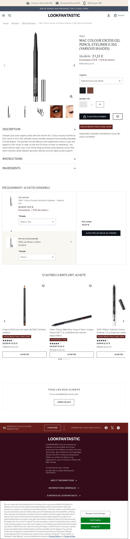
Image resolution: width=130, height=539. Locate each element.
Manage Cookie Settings (95, 513)
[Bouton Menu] (3, 15)
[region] (64, 520)
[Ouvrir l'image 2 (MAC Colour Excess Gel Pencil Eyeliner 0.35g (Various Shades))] (25, 111)
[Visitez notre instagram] (118, 428)
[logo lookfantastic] (64, 15)
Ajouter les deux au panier (101, 233)
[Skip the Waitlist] (90, 90)
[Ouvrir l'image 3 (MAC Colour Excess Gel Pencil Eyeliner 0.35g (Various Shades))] (40, 111)
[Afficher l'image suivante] (74, 65)
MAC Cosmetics (29, 23)
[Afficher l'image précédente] (5, 65)
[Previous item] (5, 321)
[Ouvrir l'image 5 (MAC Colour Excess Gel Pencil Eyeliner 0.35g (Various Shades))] (72, 111)
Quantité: (84, 99)
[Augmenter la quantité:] (100, 104)
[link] (109, 15)
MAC (82, 36)
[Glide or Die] (82, 90)
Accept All (95, 527)
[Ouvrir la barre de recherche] (10, 15)
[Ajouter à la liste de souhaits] (118, 116)
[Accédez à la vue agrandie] (71, 96)
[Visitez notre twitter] (112, 428)
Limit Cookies (95, 520)
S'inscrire (52, 428)
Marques (15, 23)
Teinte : (83, 75)
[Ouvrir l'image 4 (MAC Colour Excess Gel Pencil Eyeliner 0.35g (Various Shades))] (56, 111)
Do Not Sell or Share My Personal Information (60, 472)
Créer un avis (64, 402)
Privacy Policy (54, 536)
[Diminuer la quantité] (83, 104)
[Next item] (123, 321)
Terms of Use (69, 536)
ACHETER (24, 354)
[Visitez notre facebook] (106, 428)
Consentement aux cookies (57, 468)
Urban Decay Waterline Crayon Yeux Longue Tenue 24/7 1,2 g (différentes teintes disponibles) (71, 332)
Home (5, 23)
